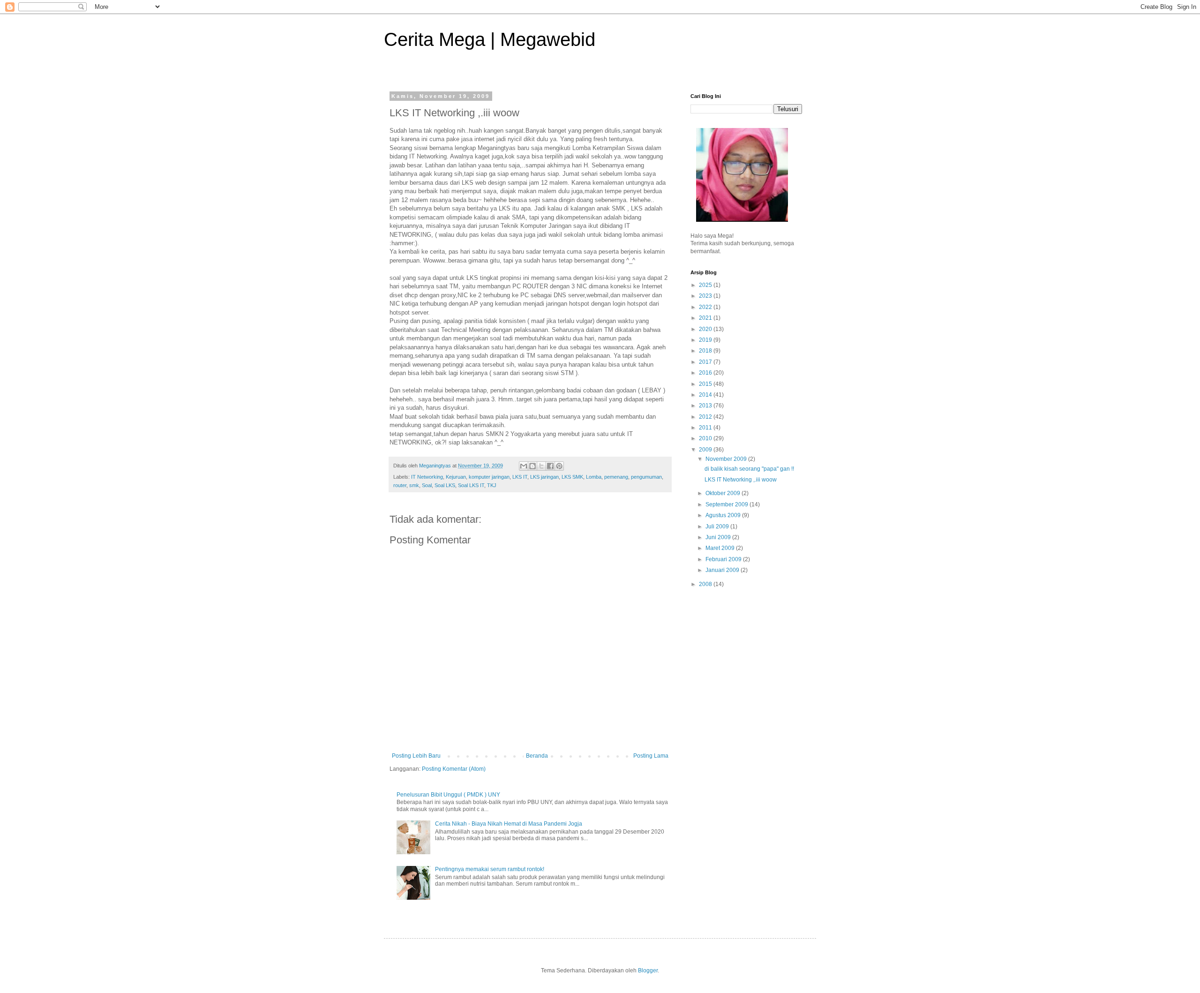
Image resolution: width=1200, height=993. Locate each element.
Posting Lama (650, 755)
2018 (706, 350)
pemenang (616, 477)
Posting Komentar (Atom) (454, 769)
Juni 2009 (718, 537)
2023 (706, 296)
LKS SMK (572, 477)
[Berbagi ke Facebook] (550, 466)
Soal (427, 485)
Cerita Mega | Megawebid (489, 39)
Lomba (593, 477)
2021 (706, 318)
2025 (706, 285)
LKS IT (519, 477)
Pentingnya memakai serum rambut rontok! (489, 869)
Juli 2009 (717, 526)
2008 (706, 584)
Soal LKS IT (471, 485)
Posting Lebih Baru (416, 755)
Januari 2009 (723, 570)
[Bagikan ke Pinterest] (559, 466)
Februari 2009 (724, 559)
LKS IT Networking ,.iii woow (741, 479)
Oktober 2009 (723, 493)
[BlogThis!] (532, 466)
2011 (706, 427)
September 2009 (727, 504)
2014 (706, 394)
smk (414, 485)
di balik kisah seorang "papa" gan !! (749, 469)
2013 (706, 405)
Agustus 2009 (723, 515)
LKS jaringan (544, 477)
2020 (706, 329)
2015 (706, 384)
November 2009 (726, 459)
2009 (706, 449)
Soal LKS (445, 485)
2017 (706, 362)
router (399, 485)
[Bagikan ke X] (541, 466)
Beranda (537, 755)
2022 (706, 307)
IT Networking (427, 477)
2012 (706, 417)
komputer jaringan (489, 477)
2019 (706, 340)
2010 (706, 438)
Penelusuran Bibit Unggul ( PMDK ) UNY (448, 794)
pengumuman (646, 477)
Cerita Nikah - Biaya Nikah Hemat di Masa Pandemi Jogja (508, 823)
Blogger (648, 970)
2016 (706, 372)
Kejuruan (456, 477)
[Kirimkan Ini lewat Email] (523, 466)
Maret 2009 (720, 548)
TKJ (491, 485)
